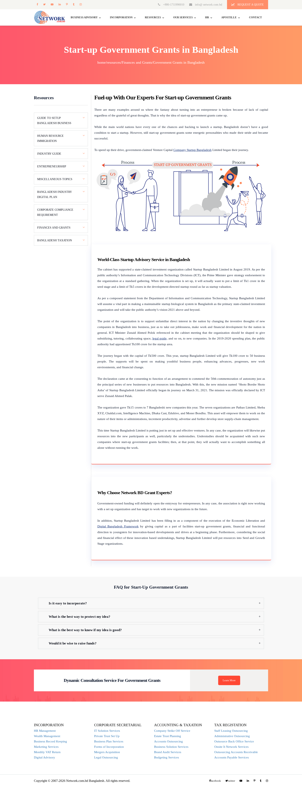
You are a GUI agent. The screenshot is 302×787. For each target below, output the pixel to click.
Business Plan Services (108, 741)
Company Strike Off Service (172, 730)
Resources (153, 17)
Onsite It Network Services (231, 746)
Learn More (229, 680)
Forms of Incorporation (109, 746)
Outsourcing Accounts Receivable (236, 752)
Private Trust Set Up (107, 736)
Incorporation (121, 17)
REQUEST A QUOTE (250, 4)
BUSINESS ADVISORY (84, 17)
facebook (37, 4)
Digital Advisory (44, 757)
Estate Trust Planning (167, 736)
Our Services (183, 17)
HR (207, 17)
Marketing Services (46, 746)
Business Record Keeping (50, 741)
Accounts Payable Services (231, 757)
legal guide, (160, 338)
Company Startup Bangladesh (192, 150)
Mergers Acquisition (107, 752)
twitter (44, 4)
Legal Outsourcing (106, 757)
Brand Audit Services (167, 752)
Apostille (229, 17)
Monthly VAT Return (47, 752)
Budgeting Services (166, 757)
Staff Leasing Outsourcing (231, 730)
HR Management (45, 730)
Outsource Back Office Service (234, 741)
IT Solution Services (107, 730)
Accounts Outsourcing (168, 741)
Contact (255, 17)
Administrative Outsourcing (232, 736)
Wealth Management (47, 736)
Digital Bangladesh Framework (118, 526)
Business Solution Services (171, 746)
